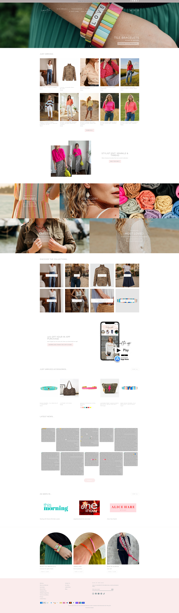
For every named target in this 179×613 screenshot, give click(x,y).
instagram (89, 480)
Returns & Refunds (44, 585)
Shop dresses (30, 205)
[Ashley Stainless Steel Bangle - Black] (86, 407)
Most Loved (105, 11)
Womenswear (77, 9)
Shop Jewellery (89, 205)
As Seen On (116, 9)
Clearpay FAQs (43, 590)
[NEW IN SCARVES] (123, 548)
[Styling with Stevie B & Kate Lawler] (56, 508)
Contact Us (67, 583)
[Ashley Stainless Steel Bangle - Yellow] (90, 407)
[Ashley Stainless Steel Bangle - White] (92, 407)
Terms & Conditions (44, 594)
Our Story (67, 585)
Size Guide (42, 587)
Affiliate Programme (44, 592)
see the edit (115, 161)
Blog (66, 589)
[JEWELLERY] (89, 548)
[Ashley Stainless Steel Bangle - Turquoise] (85, 407)
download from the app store (60, 344)
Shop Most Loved (134, 240)
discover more (131, 43)
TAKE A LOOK (45, 571)
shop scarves (149, 205)
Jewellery (104, 9)
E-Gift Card (74, 11)
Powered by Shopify (89, 607)
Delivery (42, 583)
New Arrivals (62, 9)
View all (89, 130)
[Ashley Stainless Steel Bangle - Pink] (81, 407)
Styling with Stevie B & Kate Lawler (50, 519)
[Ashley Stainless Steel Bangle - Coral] (83, 407)
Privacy (41, 596)
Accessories (91, 9)
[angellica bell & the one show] (89, 508)
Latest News (68, 587)
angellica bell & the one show (81, 519)
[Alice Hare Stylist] (123, 508)
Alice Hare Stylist (112, 519)
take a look (112, 571)
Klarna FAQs (42, 589)
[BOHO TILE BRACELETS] (56, 548)
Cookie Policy (43, 598)
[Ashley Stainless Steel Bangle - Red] (88, 407)
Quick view (49, 84)
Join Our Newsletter (89, 11)
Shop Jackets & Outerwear (45, 240)
